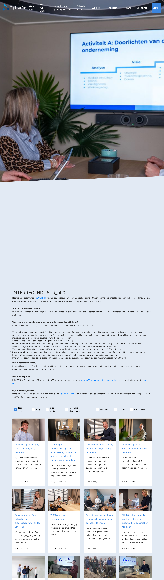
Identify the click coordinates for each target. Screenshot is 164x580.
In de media (52, 409)
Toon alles (20, 409)
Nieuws (127, 8)
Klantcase (104, 409)
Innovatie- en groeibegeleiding (62, 8)
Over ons (31, 8)
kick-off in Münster (67, 394)
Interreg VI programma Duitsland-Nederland (100, 380)
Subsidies (97, 8)
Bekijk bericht (21, 482)
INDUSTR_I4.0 (41, 298)
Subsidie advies (81, 8)
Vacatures (142, 8)
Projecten (112, 8)
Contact (156, 8)
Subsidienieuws (141, 409)
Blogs (38, 409)
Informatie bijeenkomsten (75, 409)
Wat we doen (42, 7)
